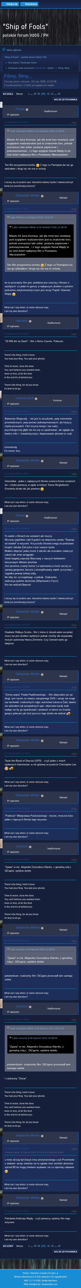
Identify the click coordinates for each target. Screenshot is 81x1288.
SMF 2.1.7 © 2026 (32, 1280)
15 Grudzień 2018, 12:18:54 (17, 687)
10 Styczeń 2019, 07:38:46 (16, 1019)
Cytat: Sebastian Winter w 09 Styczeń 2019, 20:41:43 (37, 1028)
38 (35, 93)
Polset (20, 109)
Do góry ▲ (53, 1273)
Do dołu (8, 94)
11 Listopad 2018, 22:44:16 (16, 411)
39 (38, 93)
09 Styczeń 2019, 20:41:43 (16, 941)
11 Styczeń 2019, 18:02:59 (16, 1148)
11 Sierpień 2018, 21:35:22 (16, 209)
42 (52, 93)
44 (59, 93)
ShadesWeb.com (49, 1284)
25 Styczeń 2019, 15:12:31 (16, 1211)
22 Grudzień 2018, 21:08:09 (17, 753)
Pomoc (26, 1273)
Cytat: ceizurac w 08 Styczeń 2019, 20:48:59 (32, 949)
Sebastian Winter (28, 195)
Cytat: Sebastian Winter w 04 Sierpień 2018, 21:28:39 (37, 131)
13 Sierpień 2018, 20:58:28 (16, 334)
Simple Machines (49, 1280)
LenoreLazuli (25, 398)
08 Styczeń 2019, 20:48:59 (16, 859)
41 (48, 93)
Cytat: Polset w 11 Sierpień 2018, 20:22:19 (31, 217)
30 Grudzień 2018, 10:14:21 (17, 808)
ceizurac (22, 320)
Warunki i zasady (39, 1273)
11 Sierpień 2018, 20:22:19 (16, 122)
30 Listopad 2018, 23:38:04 (16, 529)
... (31, 93)
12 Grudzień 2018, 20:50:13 (17, 625)
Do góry (8, 1246)
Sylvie (50, 68)
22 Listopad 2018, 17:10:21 (16, 473)
